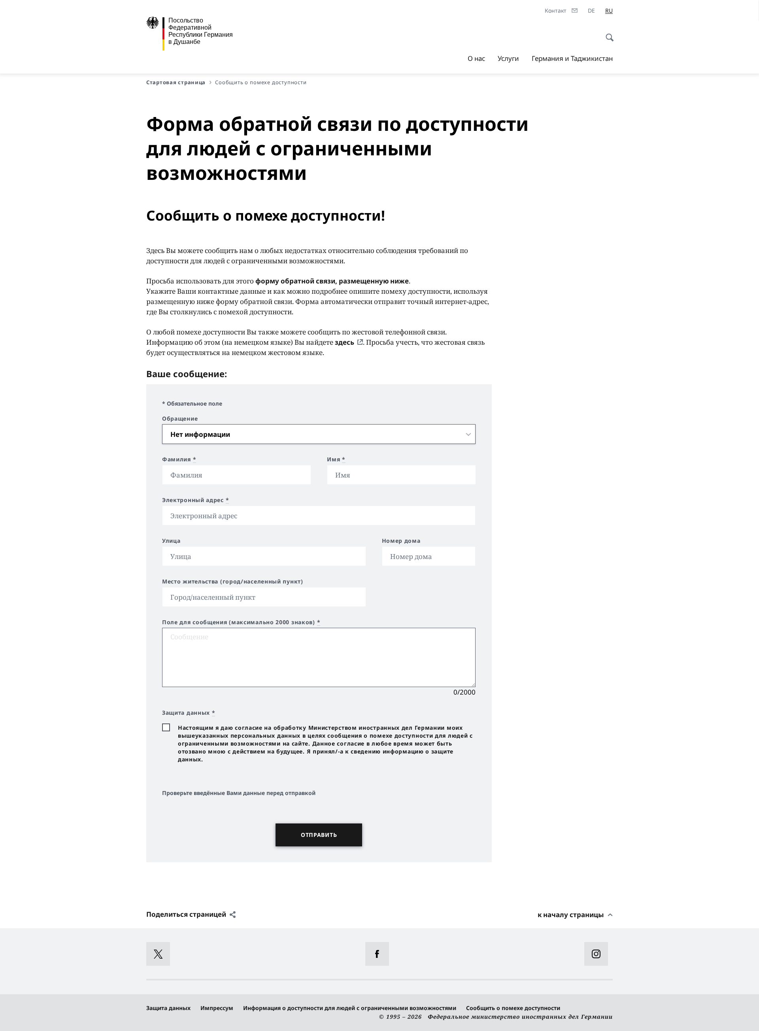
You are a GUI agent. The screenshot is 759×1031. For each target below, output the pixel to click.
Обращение (180, 418)
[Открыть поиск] (607, 33)
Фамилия (179, 459)
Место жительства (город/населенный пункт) (232, 581)
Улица (171, 540)
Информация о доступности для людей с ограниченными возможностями (349, 1008)
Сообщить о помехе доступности (513, 1008)
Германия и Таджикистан (572, 58)
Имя (336, 459)
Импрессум (216, 1008)
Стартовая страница (176, 82)
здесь (344, 342)
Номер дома (401, 540)
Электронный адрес (195, 500)
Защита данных (168, 1008)
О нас (476, 58)
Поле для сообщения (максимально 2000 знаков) (241, 622)
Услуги (508, 58)
